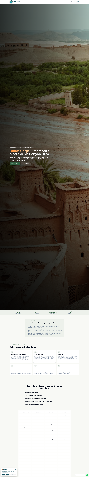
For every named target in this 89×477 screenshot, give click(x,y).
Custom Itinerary (38, 418)
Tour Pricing (64, 415)
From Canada (63, 412)
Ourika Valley (38, 471)
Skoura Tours (51, 471)
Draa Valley (51, 439)
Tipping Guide (25, 448)
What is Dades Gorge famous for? (32, 392)
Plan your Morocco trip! (80, 474)
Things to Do (63, 427)
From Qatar (64, 474)
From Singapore (51, 451)
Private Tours (38, 415)
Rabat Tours (51, 433)
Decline (12, 474)
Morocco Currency (63, 424)
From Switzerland (25, 433)
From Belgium (63, 439)
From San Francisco (50, 442)
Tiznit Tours (25, 474)
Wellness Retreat (51, 415)
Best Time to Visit (38, 412)
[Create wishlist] (74, 2)
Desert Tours (25, 415)
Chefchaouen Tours (25, 421)
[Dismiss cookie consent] (15, 469)
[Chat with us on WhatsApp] (87, 475)
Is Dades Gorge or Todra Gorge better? (33, 395)
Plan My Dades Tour (15, 163)
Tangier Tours (25, 427)
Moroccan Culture (63, 433)
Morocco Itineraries (25, 412)
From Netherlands (63, 430)
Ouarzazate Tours (64, 436)
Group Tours (64, 442)
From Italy (51, 430)
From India (38, 451)
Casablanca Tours (51, 436)
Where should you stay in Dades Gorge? (34, 404)
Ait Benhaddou (38, 448)
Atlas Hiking (25, 451)
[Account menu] (78, 2)
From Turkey (51, 474)
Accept (5, 474)
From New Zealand (63, 451)
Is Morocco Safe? (38, 424)
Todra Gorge (25, 439)
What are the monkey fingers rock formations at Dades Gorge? (39, 401)
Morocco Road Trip (38, 439)
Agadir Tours (25, 430)
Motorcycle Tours (25, 471)
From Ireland (38, 430)
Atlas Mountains (64, 421)
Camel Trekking (25, 436)
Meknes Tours (50, 445)
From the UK (51, 412)
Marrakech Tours (51, 418)
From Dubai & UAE (38, 433)
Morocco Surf (63, 445)
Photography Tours (38, 436)
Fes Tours (63, 418)
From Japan (38, 442)
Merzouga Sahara (38, 427)
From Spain (51, 424)
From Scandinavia (25, 442)
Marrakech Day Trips (25, 445)
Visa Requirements (38, 421)
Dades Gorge (51, 448)
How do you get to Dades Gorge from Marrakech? (36, 398)
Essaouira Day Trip (51, 421)
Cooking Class (38, 445)
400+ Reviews (25, 418)
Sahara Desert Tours (63, 448)
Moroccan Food (51, 427)
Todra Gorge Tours (26, 163)
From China (38, 474)
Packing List (25, 424)
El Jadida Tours (63, 471)
